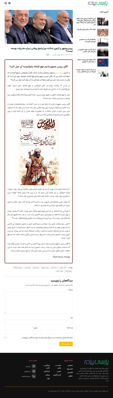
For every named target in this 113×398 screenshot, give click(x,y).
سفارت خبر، (59, 72)
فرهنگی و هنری (47, 366)
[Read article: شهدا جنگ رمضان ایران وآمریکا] (102, 32)
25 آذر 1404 (68, 55)
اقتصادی (70, 372)
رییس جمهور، (45, 268)
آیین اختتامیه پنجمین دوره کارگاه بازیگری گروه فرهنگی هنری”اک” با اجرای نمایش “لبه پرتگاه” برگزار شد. (86, 21)
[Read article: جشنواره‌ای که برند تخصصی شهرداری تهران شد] (102, 42)
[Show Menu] (9, 3)
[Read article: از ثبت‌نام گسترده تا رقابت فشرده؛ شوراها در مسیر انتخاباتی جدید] (102, 73)
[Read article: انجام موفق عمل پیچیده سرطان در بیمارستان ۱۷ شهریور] (102, 63)
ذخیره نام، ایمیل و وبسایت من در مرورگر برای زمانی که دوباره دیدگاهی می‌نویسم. (47, 337)
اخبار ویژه (60, 55)
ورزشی (47, 375)
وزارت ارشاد (59, 271)
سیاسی (55, 55)
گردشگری (47, 371)
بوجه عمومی (62, 268)
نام (71, 318)
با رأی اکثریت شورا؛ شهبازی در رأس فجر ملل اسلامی (87, 50)
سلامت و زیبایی (58, 366)
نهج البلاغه (68, 271)
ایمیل (34, 328)
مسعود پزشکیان (17, 268)
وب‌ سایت (70, 327)
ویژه (48, 378)
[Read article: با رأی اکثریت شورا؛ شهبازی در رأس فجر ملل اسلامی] (102, 53)
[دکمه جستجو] (6, 3)
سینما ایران (36, 268)
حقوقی (70, 376)
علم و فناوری (57, 375)
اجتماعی (70, 365)
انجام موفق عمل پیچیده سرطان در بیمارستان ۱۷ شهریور (86, 60)
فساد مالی (27, 268)
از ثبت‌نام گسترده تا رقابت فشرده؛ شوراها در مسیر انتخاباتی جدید (86, 71)
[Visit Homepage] (97, 3)
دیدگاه (70, 290)
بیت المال (54, 268)
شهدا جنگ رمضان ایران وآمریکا (86, 29)
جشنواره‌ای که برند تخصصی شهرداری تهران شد (87, 40)
